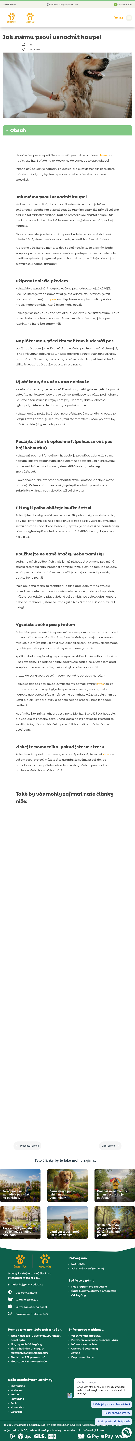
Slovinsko (17, 1411)
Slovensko (17, 1407)
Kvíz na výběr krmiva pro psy (29, 1353)
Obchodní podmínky (84, 1348)
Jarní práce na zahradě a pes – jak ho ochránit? (60, 882)
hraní (104, 155)
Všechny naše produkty (86, 1335)
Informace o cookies (84, 1344)
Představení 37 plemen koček (29, 1361)
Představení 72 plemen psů (28, 1357)
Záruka (75, 1353)
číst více (24, 900)
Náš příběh (78, 1264)
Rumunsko (17, 1399)
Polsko (15, 1394)
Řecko (14, 1403)
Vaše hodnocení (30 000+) (87, 1268)
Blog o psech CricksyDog (26, 1344)
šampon (50, 299)
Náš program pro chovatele (89, 1286)
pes (31, 44)
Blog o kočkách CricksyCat (27, 1348)
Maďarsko (17, 1390)
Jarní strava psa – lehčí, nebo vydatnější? (55, 983)
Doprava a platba (82, 1357)
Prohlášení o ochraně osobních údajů (94, 1340)
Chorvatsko (18, 1386)
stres (100, 684)
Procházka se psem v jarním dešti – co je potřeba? (62, 1083)
